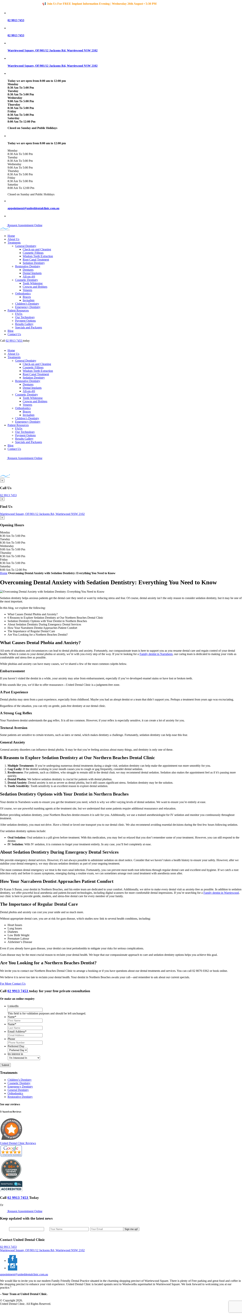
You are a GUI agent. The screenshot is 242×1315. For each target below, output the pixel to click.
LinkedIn (13, 1006)
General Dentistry (25, 246)
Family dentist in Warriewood (221, 892)
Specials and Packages (28, 327)
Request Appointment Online (24, 225)
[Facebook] (12, 1260)
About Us (13, 239)
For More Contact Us (13, 983)
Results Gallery (24, 324)
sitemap (12, 1310)
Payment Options (25, 320)
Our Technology (25, 317)
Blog (10, 330)
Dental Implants (32, 273)
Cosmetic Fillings (33, 252)
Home (11, 235)
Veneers (27, 290)
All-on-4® (29, 276)
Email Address (17, 1031)
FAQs (18, 313)
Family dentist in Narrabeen (156, 654)
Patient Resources (18, 310)
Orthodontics (23, 293)
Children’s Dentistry (27, 303)
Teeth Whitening (33, 283)
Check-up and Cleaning (37, 249)
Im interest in (15, 1054)
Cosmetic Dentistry (26, 280)
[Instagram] (12, 1268)
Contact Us (14, 334)
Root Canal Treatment (36, 259)
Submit (5, 1065)
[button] (125, 13)
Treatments (14, 242)
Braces (27, 296)
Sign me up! (131, 1229)
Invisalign (28, 300)
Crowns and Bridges (35, 286)
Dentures (28, 269)
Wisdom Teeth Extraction (38, 256)
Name (12, 1016)
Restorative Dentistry (27, 266)
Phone (11, 1038)
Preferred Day (16, 1046)
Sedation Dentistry (34, 263)
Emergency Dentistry (27, 307)
